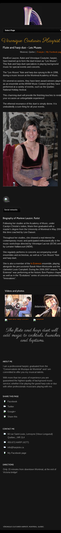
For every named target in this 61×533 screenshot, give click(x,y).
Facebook (12, 401)
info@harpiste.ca (16, 447)
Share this (12, 416)
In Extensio (36, 263)
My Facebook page (17, 453)
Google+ (12, 411)
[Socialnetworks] (12, 209)
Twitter (11, 406)
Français (40, 52)
